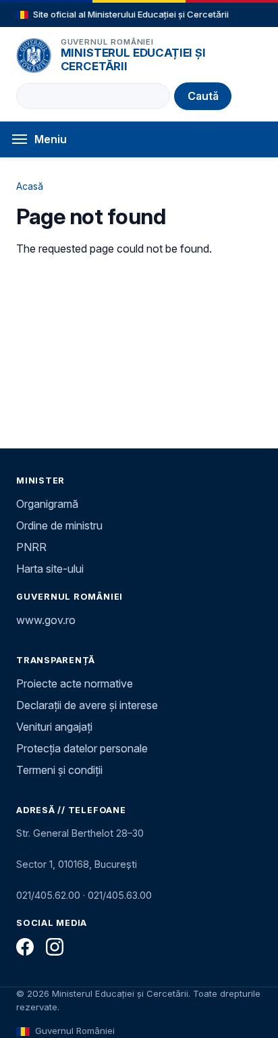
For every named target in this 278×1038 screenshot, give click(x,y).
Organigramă (47, 504)
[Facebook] (25, 947)
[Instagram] (54, 947)
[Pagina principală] (33, 55)
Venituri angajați (54, 726)
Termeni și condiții (59, 770)
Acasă (29, 186)
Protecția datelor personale (82, 748)
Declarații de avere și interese (87, 705)
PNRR (31, 547)
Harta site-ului (50, 568)
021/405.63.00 (120, 895)
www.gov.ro (46, 620)
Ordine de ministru (59, 525)
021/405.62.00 (48, 895)
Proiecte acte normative (74, 683)
